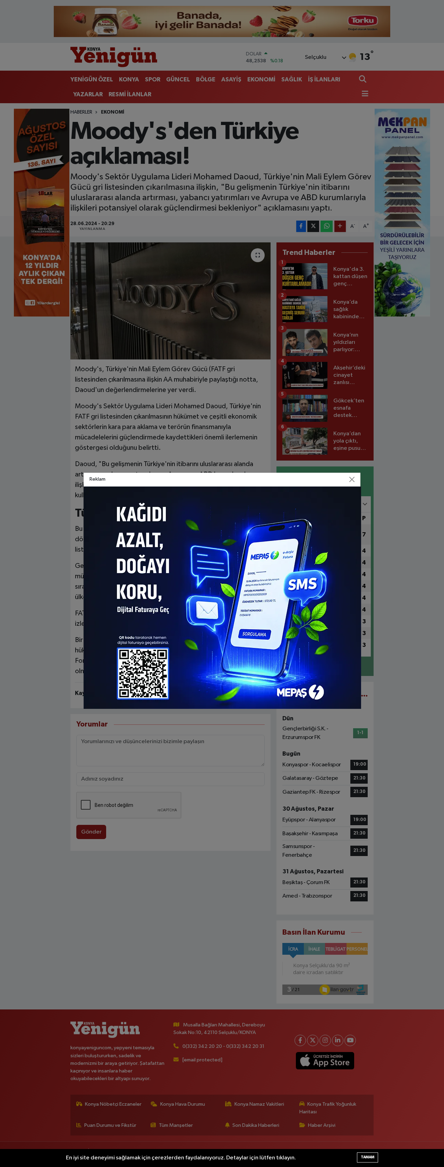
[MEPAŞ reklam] (222, 597)
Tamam (367, 1157)
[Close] (352, 479)
